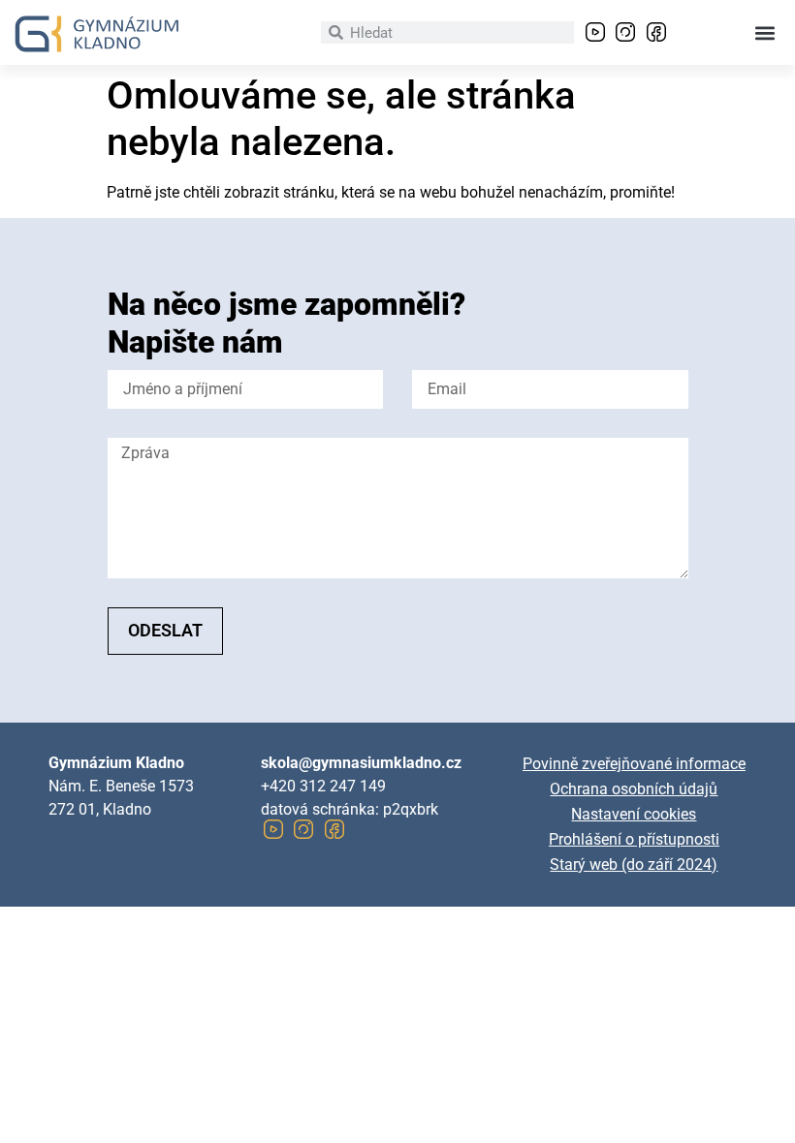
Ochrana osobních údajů (633, 789)
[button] (764, 32)
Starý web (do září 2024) (633, 864)
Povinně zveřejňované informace (634, 764)
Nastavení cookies (633, 814)
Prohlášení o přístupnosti (634, 839)
